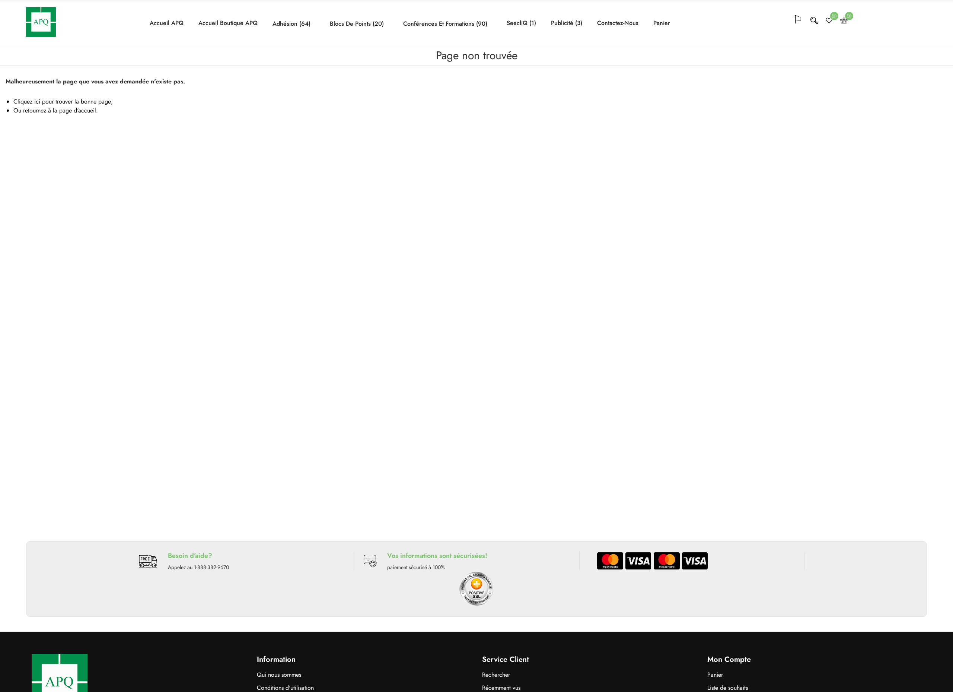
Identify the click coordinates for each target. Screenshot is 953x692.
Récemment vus (501, 687)
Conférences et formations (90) (445, 24)
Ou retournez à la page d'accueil (54, 110)
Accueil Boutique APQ (228, 23)
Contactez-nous (617, 23)
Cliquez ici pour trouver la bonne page (62, 101)
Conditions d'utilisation (285, 687)
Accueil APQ (167, 23)
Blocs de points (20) (357, 24)
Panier (661, 23)
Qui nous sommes (279, 674)
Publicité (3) (566, 23)
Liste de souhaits (727, 687)
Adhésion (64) (291, 24)
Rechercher (496, 674)
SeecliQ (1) (521, 23)
